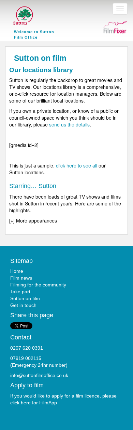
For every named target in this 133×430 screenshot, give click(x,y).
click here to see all (76, 165)
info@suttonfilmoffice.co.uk (39, 375)
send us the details (69, 124)
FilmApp (48, 402)
